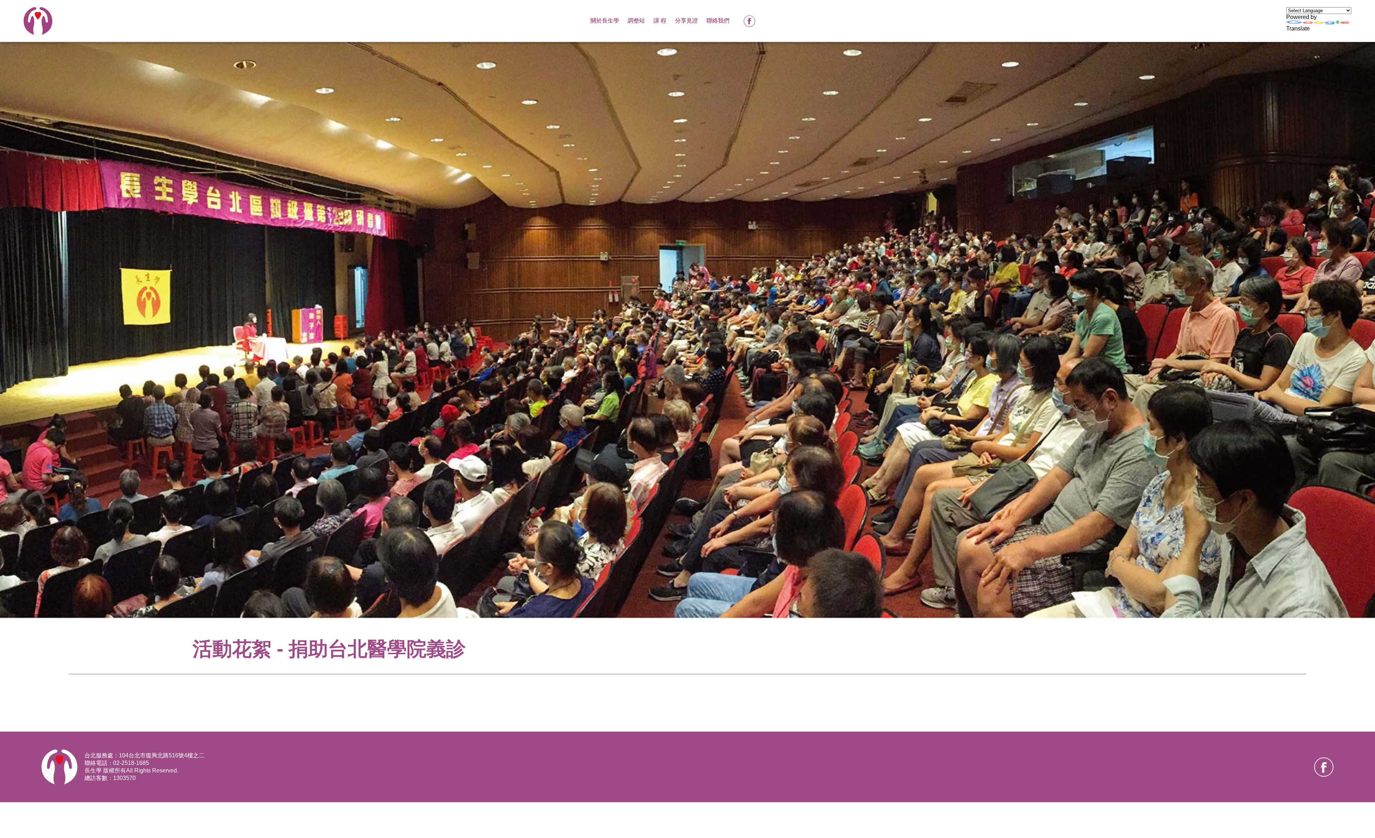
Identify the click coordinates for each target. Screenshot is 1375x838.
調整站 (636, 21)
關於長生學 (604, 21)
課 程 (659, 21)
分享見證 (686, 21)
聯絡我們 (717, 21)
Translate (1298, 28)
